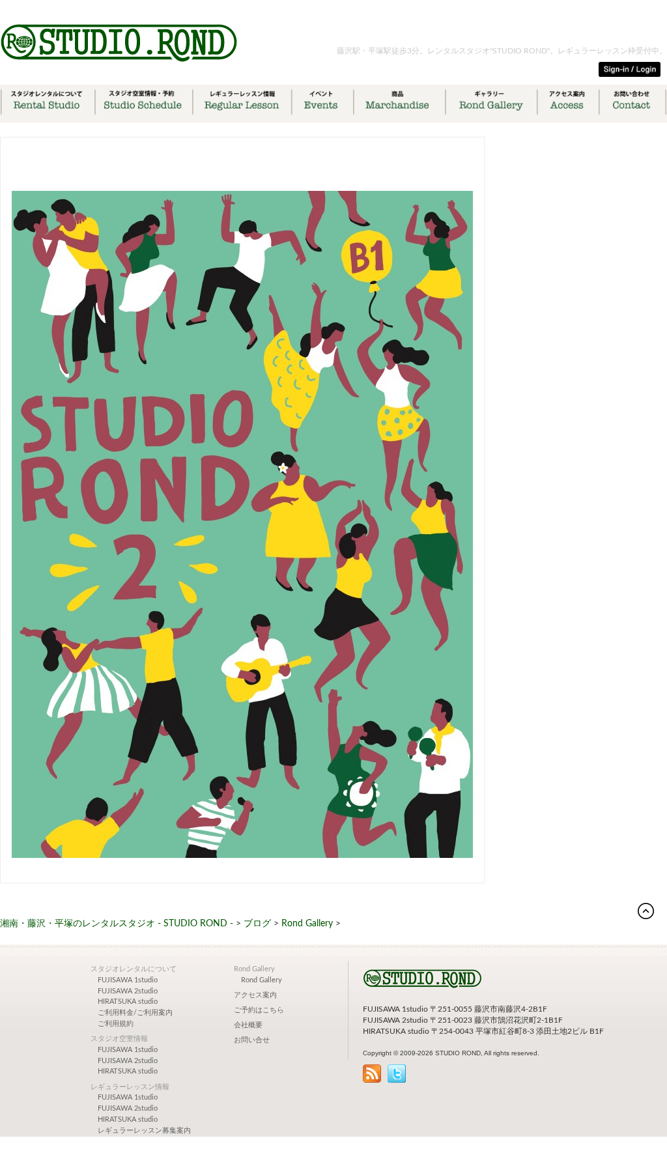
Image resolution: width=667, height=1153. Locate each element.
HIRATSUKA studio (128, 1002)
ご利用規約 (116, 1024)
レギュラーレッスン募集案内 (144, 1131)
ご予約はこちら (259, 1010)
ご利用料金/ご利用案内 (135, 1013)
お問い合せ (252, 1040)
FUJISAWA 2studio (128, 991)
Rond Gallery (261, 980)
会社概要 (248, 1025)
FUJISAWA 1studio (128, 980)
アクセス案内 (255, 995)
